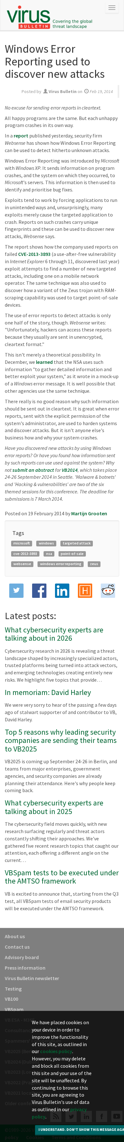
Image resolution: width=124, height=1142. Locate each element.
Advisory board (22, 957)
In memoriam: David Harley (48, 692)
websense (22, 563)
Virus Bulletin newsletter (32, 978)
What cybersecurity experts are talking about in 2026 (54, 634)
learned (44, 362)
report (21, 135)
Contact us (17, 947)
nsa (49, 553)
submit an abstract (33, 470)
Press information (25, 968)
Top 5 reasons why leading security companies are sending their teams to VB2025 (61, 740)
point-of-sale (72, 553)
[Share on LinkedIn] (62, 590)
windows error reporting (60, 563)
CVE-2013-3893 (34, 254)
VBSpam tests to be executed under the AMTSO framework (62, 877)
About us (15, 936)
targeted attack (77, 543)
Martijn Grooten (89, 513)
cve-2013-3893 (25, 553)
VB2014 (70, 470)
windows (46, 543)
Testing (13, 988)
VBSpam (14, 1009)
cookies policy (56, 1051)
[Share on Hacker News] (84, 590)
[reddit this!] (107, 590)
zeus (94, 563)
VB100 (11, 999)
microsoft (21, 543)
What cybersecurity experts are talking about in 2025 (54, 807)
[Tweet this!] (16, 590)
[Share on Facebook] (39, 590)
